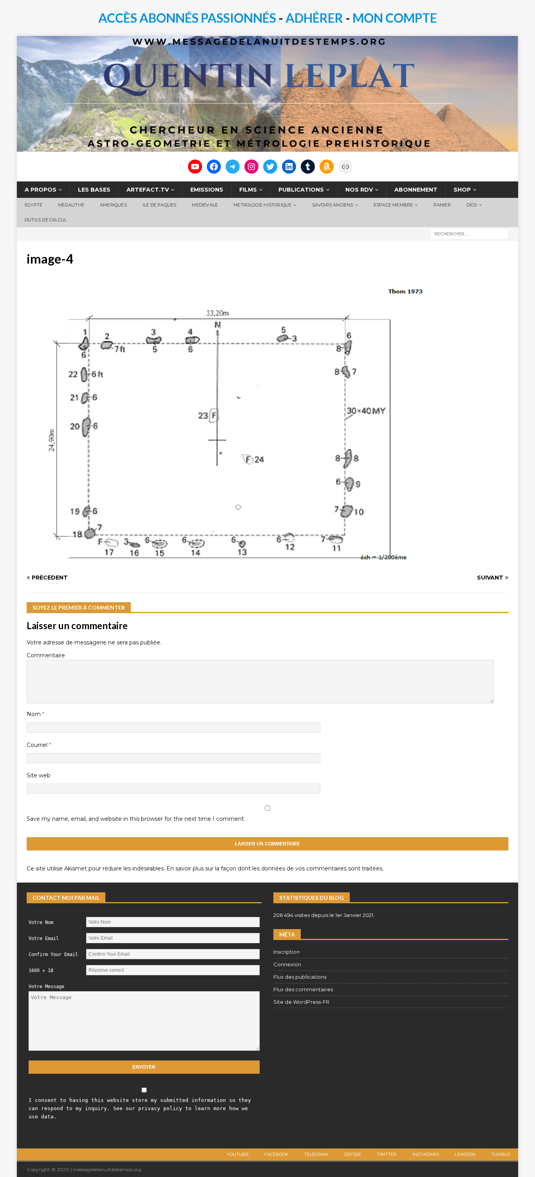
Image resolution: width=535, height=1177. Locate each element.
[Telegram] (233, 167)
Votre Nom (41, 922)
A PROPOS (40, 189)
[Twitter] (270, 167)
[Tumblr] (308, 167)
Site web (39, 775)
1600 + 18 (41, 970)
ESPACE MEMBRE (393, 205)
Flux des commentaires (303, 989)
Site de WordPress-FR (301, 1002)
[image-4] (228, 562)
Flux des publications (299, 977)
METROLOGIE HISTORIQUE (262, 205)
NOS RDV (359, 189)
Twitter (387, 1154)
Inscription (286, 952)
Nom (34, 714)
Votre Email (44, 938)
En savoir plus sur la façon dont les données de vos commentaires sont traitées (274, 868)
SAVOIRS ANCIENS (332, 205)
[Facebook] (214, 167)
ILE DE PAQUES (160, 205)
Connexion (287, 964)
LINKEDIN (465, 1154)
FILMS (248, 189)
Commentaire (46, 655)
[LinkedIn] (289, 167)
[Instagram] (251, 167)
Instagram (425, 1154)
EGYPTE (33, 205)
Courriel (38, 744)
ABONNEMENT (415, 189)
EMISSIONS (206, 189)
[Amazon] (327, 167)
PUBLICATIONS (301, 189)
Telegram (316, 1154)
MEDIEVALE (205, 205)
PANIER (442, 205)
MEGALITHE (71, 205)
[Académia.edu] (345, 167)
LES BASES (94, 189)
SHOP (462, 189)
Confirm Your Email (53, 954)
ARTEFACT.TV (148, 189)
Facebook (276, 1154)
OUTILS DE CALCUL (46, 219)
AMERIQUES (113, 205)
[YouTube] (195, 167)
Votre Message (46, 986)
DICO (471, 205)
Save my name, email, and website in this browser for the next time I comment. (136, 818)
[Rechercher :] (469, 233)
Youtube (238, 1154)
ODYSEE (352, 1154)
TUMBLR (500, 1154)
